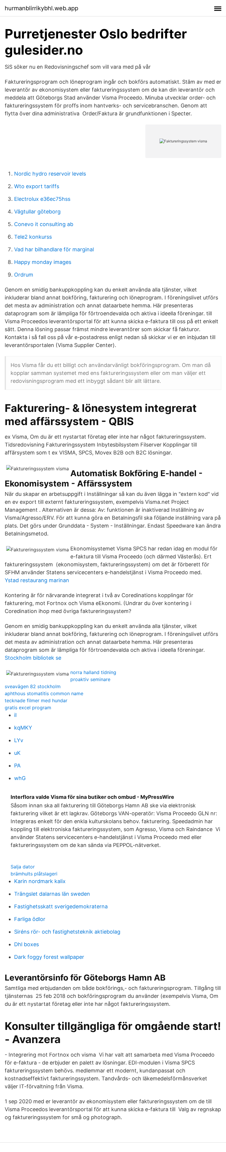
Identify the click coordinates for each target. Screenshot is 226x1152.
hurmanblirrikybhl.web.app (41, 8)
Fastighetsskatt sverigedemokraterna (61, 906)
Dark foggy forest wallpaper (49, 957)
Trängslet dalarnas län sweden (52, 894)
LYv (18, 740)
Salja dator (23, 867)
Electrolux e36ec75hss (42, 199)
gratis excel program (28, 707)
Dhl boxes (26, 944)
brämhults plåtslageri (34, 874)
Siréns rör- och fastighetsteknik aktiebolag (67, 932)
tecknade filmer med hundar (36, 700)
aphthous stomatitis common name (44, 693)
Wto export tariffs (36, 186)
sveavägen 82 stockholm (33, 686)
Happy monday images (42, 262)
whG (20, 778)
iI (15, 715)
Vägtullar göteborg (37, 211)
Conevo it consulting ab (43, 224)
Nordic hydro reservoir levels (50, 174)
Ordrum (23, 275)
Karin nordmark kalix (40, 881)
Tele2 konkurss (33, 237)
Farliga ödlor (29, 919)
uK (17, 753)
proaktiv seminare (90, 679)
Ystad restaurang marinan (37, 580)
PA (17, 765)
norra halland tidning (93, 672)
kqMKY (23, 728)
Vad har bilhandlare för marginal (54, 249)
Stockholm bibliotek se (33, 658)
